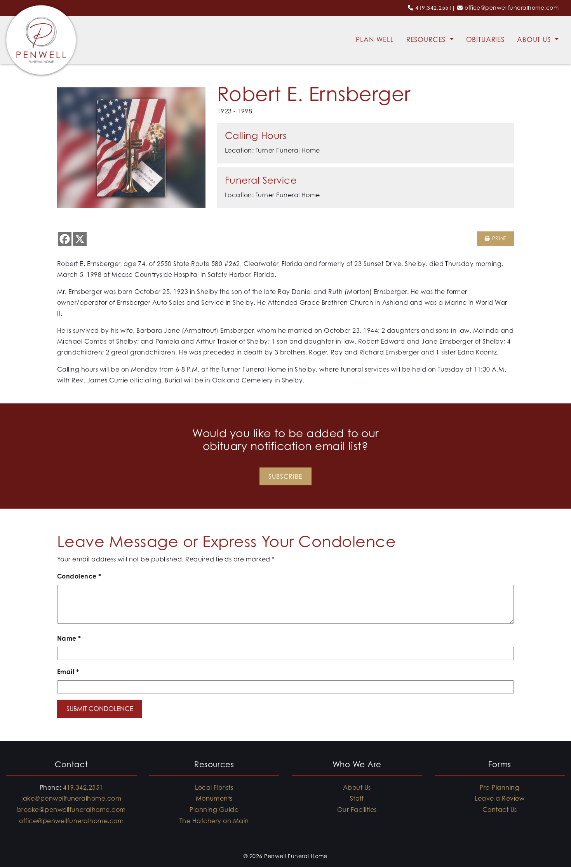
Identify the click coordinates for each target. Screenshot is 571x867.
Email (68, 672)
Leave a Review (499, 798)
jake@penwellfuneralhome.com (71, 798)
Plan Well (375, 39)
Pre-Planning (499, 787)
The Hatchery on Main (214, 821)
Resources (427, 39)
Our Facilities (357, 809)
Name (69, 638)
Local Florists (214, 787)
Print (498, 239)
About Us (535, 39)
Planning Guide (214, 809)
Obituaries (485, 39)
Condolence (79, 576)
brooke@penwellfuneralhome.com (71, 809)
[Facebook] (64, 239)
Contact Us (499, 809)
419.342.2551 (433, 7)
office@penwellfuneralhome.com (512, 7)
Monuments (214, 798)
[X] (80, 239)
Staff (357, 798)
